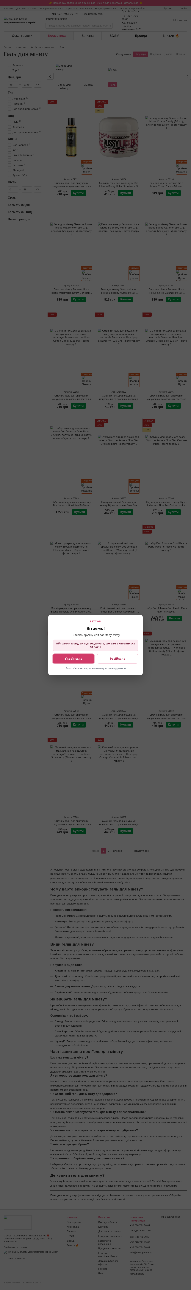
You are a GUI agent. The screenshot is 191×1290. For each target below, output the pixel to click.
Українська (73, 659)
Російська (117, 659)
